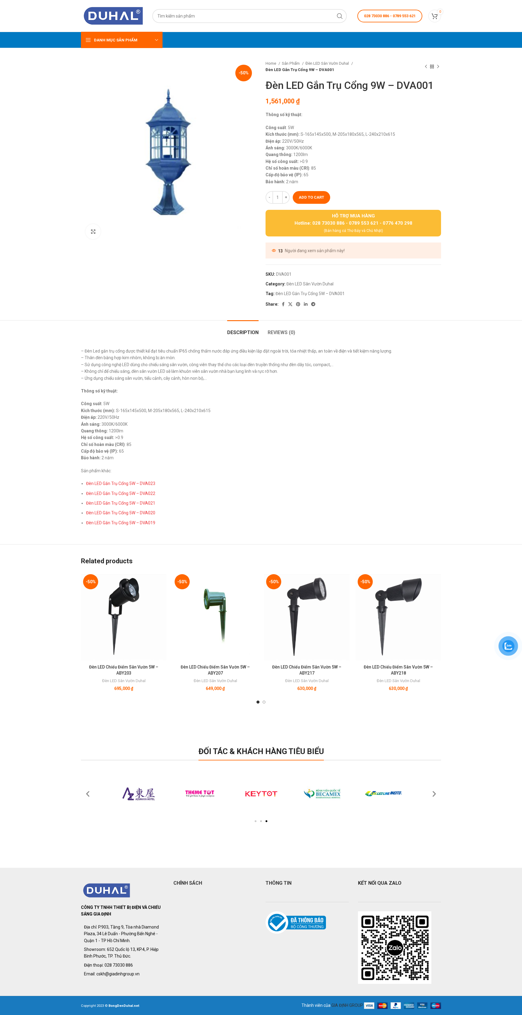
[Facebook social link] (283, 304)
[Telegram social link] (313, 304)
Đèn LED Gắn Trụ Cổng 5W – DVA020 (120, 512)
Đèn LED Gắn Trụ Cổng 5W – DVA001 (310, 293)
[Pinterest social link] (298, 304)
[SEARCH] (340, 16)
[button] (255, 821)
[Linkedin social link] (305, 304)
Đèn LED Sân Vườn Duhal (327, 63)
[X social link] (290, 304)
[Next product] (438, 66)
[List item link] (122, 965)
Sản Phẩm (291, 63)
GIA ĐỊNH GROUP (347, 1005)
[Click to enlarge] (93, 231)
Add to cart (311, 197)
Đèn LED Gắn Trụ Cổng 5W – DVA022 (120, 493)
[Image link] (107, 890)
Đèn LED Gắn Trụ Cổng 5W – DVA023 (120, 483)
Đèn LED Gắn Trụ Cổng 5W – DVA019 (120, 522)
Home (271, 63)
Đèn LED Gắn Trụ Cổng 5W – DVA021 (120, 503)
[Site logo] (113, 15)
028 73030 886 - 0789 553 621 (390, 16)
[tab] (243, 329)
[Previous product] (426, 66)
